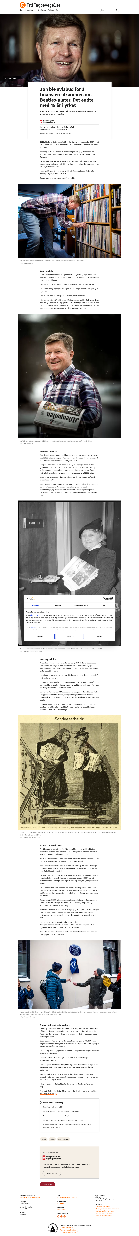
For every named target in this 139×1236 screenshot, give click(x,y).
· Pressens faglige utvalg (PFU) (70, 1232)
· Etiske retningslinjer (102, 1206)
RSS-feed (60, 1203)
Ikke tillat (40, 636)
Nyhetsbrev (42, 10)
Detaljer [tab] (58, 605)
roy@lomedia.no (45, 129)
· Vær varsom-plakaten (68, 1230)
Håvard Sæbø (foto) (65, 127)
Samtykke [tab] (35, 605)
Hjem (21, 10)
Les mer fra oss (52, 1173)
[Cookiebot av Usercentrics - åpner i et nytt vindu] (104, 598)
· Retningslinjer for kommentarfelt (107, 1209)
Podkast (51, 10)
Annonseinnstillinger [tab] (81, 605)
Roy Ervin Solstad (47, 127)
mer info (34, 627)
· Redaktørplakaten (66, 1228)
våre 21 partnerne (36, 615)
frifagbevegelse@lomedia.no (30, 1197)
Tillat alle (99, 636)
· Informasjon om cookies (104, 1213)
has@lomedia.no (62, 129)
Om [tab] (104, 605)
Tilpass (68, 636)
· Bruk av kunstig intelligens (104, 1211)
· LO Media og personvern (103, 1215)
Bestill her (61, 1209)
